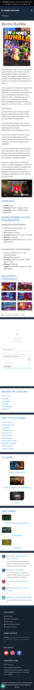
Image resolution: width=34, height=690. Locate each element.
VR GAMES (5, 404)
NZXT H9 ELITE (8, 665)
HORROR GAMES (7, 430)
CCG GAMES (6, 428)
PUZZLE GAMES (7, 435)
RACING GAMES (7, 438)
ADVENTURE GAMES (8, 425)
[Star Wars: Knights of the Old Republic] (17, 484)
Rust (17, 503)
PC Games (7, 315)
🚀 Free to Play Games (11, 619)
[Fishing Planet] (6, 532)
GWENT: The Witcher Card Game (17, 523)
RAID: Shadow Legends (24, 597)
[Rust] (17, 499)
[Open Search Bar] (31, 10)
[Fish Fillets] (6, 544)
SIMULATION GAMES (9, 443)
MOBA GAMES (6, 433)
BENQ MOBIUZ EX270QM (12, 667)
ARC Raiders (19, 570)
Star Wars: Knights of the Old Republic (17, 488)
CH (26, 2)
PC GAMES (5, 399)
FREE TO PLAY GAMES (14, 418)
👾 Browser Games (10, 627)
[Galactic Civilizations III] (17, 469)
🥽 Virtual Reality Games (12, 624)
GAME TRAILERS (7, 406)
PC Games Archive (10, 10)
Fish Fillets (17, 548)
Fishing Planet (17, 535)
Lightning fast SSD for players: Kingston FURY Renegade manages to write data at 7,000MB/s (17, 672)
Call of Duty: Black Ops (19, 581)
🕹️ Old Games (8, 621)
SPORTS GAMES (7, 446)
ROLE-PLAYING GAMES (9, 441)
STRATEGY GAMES (8, 449)
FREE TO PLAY (6, 396)
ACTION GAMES (7, 422)
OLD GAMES (6, 401)
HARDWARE (6, 409)
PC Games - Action (18, 315)
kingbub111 (10, 597)
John (8, 581)
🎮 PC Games (8, 616)
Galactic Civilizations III (17, 472)
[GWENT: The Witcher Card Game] (6, 519)
